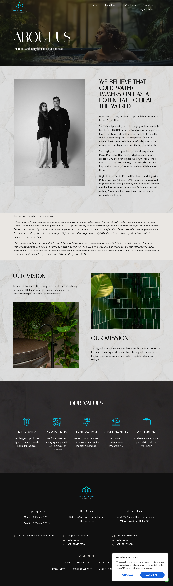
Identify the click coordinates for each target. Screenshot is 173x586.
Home (94, 5)
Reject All (127, 575)
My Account (147, 9)
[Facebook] (89, 556)
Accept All (152, 575)
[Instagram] (80, 556)
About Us (148, 5)
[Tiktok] (84, 556)
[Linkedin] (93, 556)
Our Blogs (131, 5)
